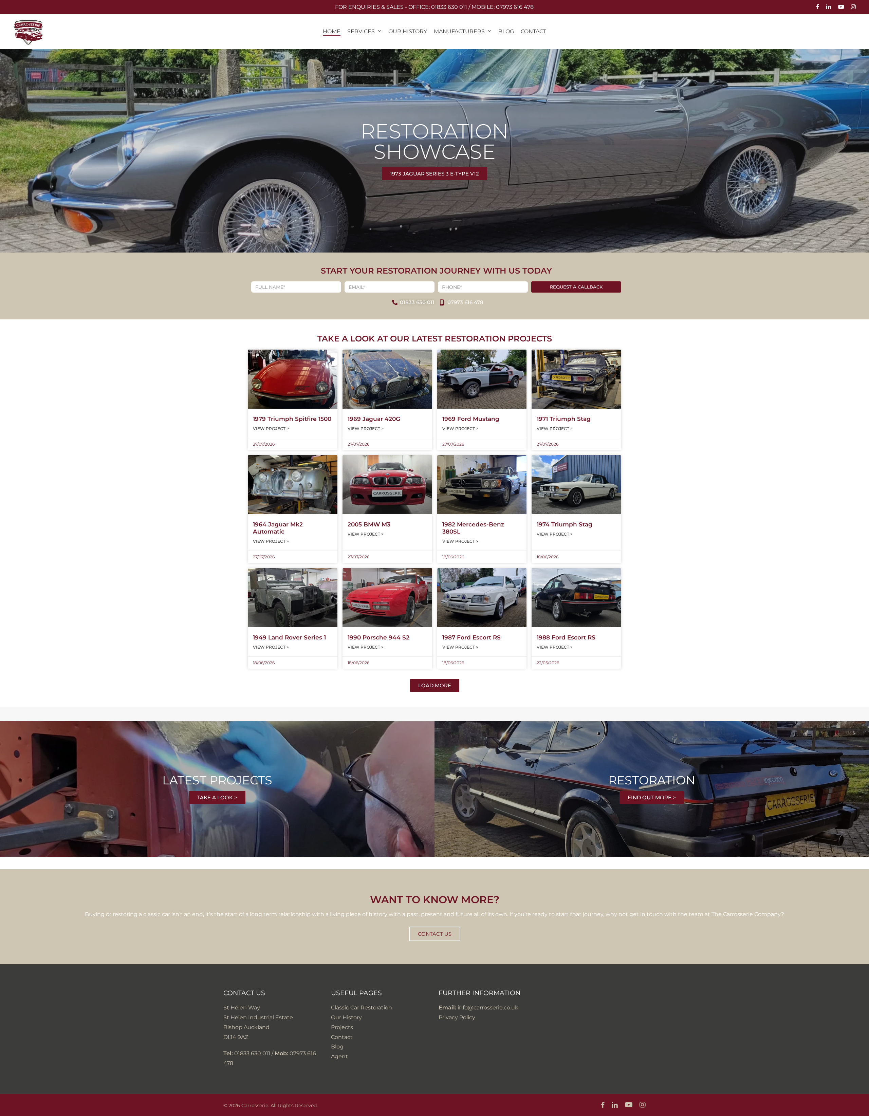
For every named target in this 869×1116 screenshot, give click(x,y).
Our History (346, 1017)
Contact (342, 1037)
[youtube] (841, 7)
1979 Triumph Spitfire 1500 (292, 418)
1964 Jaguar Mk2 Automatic (278, 528)
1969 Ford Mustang (470, 418)
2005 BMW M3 (369, 524)
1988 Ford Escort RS (566, 637)
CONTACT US (434, 934)
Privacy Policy (457, 1017)
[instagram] (853, 7)
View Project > (271, 428)
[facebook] (817, 7)
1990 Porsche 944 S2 (378, 637)
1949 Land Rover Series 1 (289, 637)
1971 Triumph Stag (564, 418)
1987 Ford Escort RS (471, 637)
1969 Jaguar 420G (374, 418)
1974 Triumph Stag (564, 524)
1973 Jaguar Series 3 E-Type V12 (434, 173)
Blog (337, 1046)
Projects (342, 1027)
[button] (434, 685)
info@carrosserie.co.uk (488, 1007)
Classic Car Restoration (361, 1007)
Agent (339, 1056)
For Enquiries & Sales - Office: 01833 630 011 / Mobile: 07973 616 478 (434, 7)
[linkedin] (828, 7)
